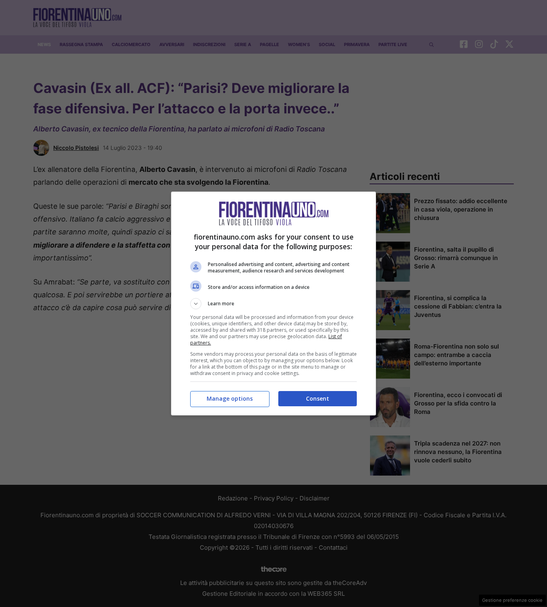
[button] (273, 303)
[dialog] (273, 303)
